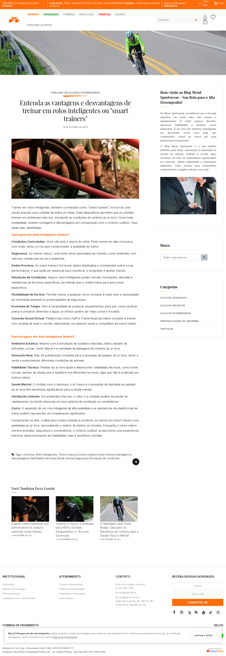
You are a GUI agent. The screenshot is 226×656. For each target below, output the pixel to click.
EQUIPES (120, 14)
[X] (190, 613)
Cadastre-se (198, 602)
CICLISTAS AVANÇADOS (173, 297)
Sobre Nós (8, 584)
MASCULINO (86, 14)
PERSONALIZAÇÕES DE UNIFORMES (179, 321)
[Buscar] (196, 19)
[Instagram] (182, 613)
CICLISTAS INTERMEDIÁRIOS (175, 313)
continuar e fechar (203, 635)
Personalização (11, 593)
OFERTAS (105, 14)
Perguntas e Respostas (72, 593)
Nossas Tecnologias (14, 589)
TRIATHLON (166, 328)
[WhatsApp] (219, 613)
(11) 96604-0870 (127, 592)
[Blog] (197, 613)
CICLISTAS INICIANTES (172, 305)
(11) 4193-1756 (125, 588)
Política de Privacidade (64, 637)
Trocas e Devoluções (71, 584)
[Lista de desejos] (215, 17)
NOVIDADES (51, 14)
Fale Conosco (67, 598)
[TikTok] (212, 613)
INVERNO (33, 14)
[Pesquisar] (204, 257)
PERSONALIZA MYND (39, 25)
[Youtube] (204, 613)
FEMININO (69, 14)
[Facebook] (175, 613)
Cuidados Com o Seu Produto (19, 598)
